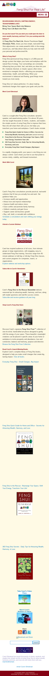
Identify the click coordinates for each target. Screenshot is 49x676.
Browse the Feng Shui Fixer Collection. (17, 344)
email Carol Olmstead (25, 667)
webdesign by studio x (17, 674)
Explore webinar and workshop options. (17, 264)
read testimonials (8, 662)
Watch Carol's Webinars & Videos (24, 610)
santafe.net (34, 674)
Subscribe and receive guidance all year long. (19, 297)
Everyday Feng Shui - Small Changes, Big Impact (21, 362)
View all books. (19, 357)
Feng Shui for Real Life (24, 6)
